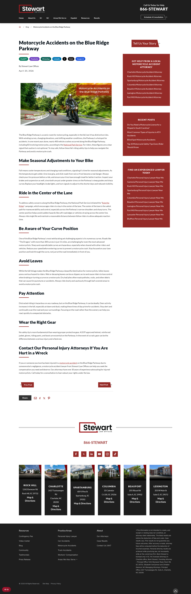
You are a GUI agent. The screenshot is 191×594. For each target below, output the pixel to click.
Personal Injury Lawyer (67, 536)
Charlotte (56, 486)
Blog (27, 27)
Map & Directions (30, 499)
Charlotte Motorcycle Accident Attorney (144, 72)
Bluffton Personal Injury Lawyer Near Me (144, 219)
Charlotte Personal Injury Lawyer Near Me (145, 177)
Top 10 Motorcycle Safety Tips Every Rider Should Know (145, 145)
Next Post (104, 385)
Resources (85, 18)
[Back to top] (175, 591)
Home (21, 18)
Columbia (109, 486)
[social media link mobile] (76, 454)
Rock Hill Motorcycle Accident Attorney (144, 76)
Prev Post (28, 385)
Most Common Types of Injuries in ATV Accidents (144, 134)
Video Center (24, 541)
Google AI (80, 59)
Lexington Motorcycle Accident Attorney (144, 93)
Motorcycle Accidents (67, 545)
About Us (31, 18)
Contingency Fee (26, 536)
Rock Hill (30, 485)
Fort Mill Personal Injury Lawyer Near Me (145, 210)
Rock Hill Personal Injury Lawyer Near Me (145, 186)
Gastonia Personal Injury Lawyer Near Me (145, 182)
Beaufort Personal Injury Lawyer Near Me (145, 202)
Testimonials (24, 555)
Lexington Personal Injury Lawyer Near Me (145, 206)
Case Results (102, 541)
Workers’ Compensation (68, 555)
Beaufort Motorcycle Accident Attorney (144, 89)
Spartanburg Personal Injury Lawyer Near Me (145, 192)
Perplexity (34, 59)
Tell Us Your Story (144, 43)
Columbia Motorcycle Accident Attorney (144, 84)
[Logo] (76, 6)
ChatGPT (23, 59)
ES (8, 589)
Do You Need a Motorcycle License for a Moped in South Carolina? (144, 126)
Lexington (161, 486)
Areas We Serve (59, 18)
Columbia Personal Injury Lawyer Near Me (145, 198)
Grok (71, 59)
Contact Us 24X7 (104, 545)
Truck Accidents (64, 550)
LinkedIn (57, 59)
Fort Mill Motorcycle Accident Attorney (144, 97)
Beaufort (135, 486)
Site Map (46, 584)
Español (74, 18)
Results (97, 18)
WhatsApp (46, 59)
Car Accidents (64, 541)
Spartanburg (82, 487)
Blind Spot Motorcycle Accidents (141, 139)
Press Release (24, 559)
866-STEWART (95, 442)
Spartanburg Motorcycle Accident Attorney (145, 80)
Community (23, 550)
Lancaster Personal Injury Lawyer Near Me (145, 214)
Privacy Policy (56, 584)
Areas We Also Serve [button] (67, 559)
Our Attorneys (102, 536)
